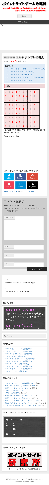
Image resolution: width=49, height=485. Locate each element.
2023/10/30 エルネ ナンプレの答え (20, 72)
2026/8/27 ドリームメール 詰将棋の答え (18, 369)
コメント (9, 218)
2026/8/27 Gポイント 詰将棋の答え (17, 371)
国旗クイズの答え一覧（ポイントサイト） (19, 401)
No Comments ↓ (30, 192)
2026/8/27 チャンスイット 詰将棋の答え (18, 361)
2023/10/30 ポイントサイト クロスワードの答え (26, 77)
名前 (6, 246)
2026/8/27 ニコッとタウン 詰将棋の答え (18, 351)
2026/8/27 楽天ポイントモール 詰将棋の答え (20, 359)
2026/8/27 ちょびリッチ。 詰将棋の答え (18, 366)
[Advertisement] (24, 38)
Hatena (21, 187)
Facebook (20, 178)
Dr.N (17, 192)
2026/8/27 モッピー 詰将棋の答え (16, 356)
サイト (7, 264)
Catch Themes (30, 481)
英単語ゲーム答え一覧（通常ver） (16, 395)
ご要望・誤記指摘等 (12, 391)
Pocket (9, 187)
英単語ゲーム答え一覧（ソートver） (17, 386)
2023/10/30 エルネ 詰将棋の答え (19, 75)
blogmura (32, 187)
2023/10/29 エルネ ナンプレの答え (20, 80)
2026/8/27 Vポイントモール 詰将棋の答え (19, 354)
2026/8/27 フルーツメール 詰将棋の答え (18, 349)
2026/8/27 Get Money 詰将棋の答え (17, 364)
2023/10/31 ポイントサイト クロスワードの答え (26, 69)
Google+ (33, 178)
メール (7, 255)
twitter (9, 178)
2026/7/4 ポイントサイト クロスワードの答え (20, 405)
